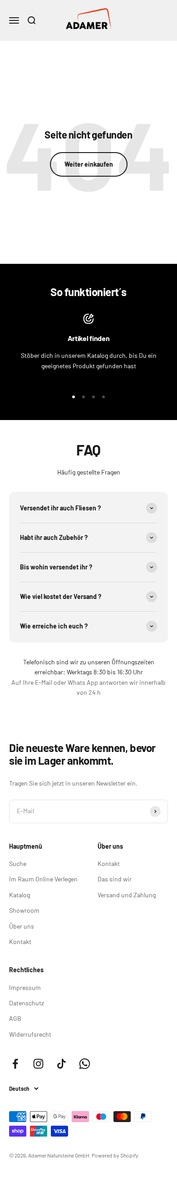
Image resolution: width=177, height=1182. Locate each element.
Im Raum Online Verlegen (43, 879)
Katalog (19, 895)
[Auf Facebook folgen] (15, 1064)
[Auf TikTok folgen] (61, 1064)
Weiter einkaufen (88, 164)
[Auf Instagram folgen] (38, 1064)
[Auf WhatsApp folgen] (85, 1064)
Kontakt (20, 941)
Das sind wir (115, 879)
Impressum (25, 987)
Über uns (21, 926)
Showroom (24, 910)
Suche (17, 863)
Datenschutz (26, 1003)
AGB (15, 1018)
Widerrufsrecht (30, 1034)
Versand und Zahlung (127, 895)
